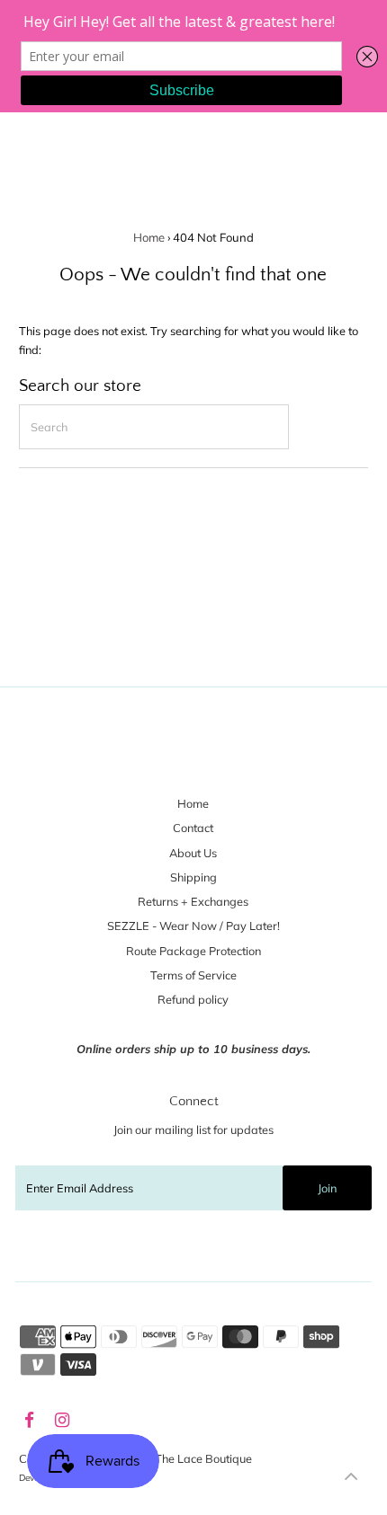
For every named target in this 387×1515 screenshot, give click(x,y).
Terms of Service (193, 975)
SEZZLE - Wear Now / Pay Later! (193, 925)
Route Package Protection (193, 951)
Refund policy (193, 999)
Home (149, 237)
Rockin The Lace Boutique (184, 1458)
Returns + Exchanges (193, 901)
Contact (193, 827)
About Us (193, 853)
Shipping (193, 877)
